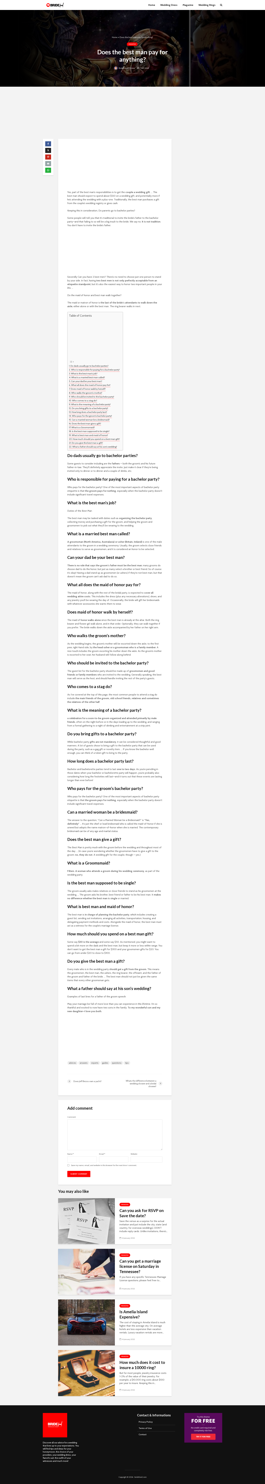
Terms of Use (145, 1428)
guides (105, 1062)
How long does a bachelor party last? (89, 412)
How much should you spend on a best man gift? (96, 439)
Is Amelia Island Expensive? (133, 1314)
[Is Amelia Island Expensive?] (86, 1322)
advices (72, 1062)
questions (116, 1062)
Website (134, 1154)
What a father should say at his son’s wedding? (94, 446)
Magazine (188, 5)
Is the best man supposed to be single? (90, 431)
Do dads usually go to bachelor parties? (89, 366)
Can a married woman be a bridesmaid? (91, 419)
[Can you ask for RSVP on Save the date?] (86, 1221)
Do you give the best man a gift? (87, 443)
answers (84, 1062)
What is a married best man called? (88, 377)
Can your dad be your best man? (86, 381)
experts (94, 1062)
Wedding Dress (168, 5)
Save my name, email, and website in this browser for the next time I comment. (104, 1165)
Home (151, 5)
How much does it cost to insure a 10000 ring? (142, 1365)
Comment (71, 1117)
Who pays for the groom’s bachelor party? (92, 416)
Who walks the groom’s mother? (86, 393)
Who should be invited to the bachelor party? (92, 396)
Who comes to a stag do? (84, 400)
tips (127, 1062)
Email (102, 1154)
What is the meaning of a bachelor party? (91, 404)
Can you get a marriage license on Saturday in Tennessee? (140, 1266)
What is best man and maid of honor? (90, 435)
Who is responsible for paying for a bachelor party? (95, 369)
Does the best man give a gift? (86, 423)
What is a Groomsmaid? (83, 427)
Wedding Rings (206, 5)
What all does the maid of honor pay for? (90, 385)
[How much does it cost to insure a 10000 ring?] (86, 1372)
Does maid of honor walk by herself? (88, 389)
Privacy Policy (146, 1421)
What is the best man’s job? (84, 373)
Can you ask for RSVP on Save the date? (141, 1213)
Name (70, 1154)
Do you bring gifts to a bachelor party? (90, 408)
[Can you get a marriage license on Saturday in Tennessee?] (86, 1271)
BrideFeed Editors (126, 68)
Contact (142, 1434)
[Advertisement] (132, 112)
